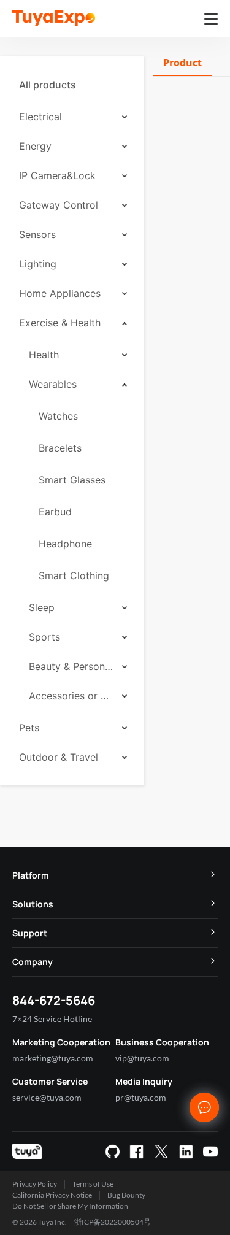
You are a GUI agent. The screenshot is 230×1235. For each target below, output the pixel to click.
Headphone (65, 543)
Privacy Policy (34, 1183)
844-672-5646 (53, 1000)
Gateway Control (58, 205)
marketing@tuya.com (52, 1058)
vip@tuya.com (142, 1058)
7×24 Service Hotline (52, 1019)
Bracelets (60, 448)
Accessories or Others (71, 696)
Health (44, 354)
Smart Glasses (72, 480)
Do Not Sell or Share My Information (70, 1205)
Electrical (40, 116)
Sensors (37, 234)
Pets (29, 727)
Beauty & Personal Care (71, 666)
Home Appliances (60, 293)
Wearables (53, 384)
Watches (58, 416)
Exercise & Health (60, 323)
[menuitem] (71, 84)
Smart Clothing (74, 575)
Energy (35, 146)
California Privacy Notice (52, 1194)
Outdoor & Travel (58, 757)
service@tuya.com (47, 1097)
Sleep (42, 607)
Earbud (55, 512)
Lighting (37, 264)
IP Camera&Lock (57, 175)
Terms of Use (92, 1183)
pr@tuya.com (140, 1097)
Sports (44, 637)
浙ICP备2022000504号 (112, 1221)
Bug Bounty (126, 1194)
